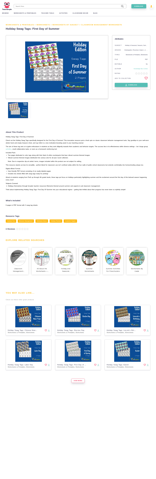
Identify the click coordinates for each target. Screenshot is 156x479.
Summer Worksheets (89, 270)
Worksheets (43, 25)
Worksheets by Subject (65, 25)
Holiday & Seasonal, (131, 45)
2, (145, 50)
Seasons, (140, 45)
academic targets (70, 221)
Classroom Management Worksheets (101, 25)
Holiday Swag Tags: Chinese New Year (24, 330)
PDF (146, 59)
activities (63, 13)
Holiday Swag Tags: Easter (118, 365)
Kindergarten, (128, 50)
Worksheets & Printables (20, 25)
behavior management (25, 221)
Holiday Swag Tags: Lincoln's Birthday (122, 330)
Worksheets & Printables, (133, 54)
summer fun (11, 221)
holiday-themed (56, 221)
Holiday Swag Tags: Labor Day (20, 365)
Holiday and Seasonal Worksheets (65, 270)
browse (5, 13)
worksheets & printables (25, 13)
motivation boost (42, 221)
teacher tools (47, 13)
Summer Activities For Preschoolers (113, 270)
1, (144, 50)
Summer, (146, 45)
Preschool (136, 50)
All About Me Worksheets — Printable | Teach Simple (42, 270)
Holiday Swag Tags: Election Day (70, 330)
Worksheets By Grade (137, 270)
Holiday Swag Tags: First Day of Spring (73, 365)
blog (95, 13)
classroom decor (80, 13)
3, (147, 50)
